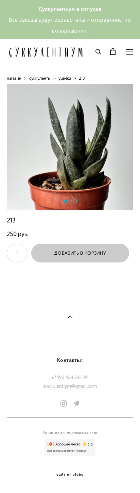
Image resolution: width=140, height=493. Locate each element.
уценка (64, 78)
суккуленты (40, 78)
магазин (14, 78)
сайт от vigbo (70, 474)
